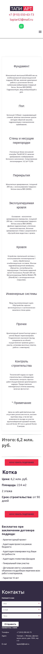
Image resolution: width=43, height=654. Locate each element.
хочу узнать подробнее (21, 462)
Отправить (10, 624)
